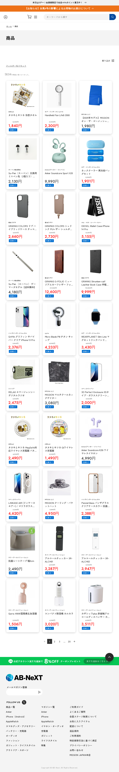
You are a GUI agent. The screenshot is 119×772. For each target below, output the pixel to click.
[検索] (112, 17)
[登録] (39, 692)
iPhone (44, 716)
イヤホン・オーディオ (52, 726)
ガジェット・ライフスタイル (20, 745)
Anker (9, 711)
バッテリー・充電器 (16, 730)
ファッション (13, 740)
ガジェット (47, 735)
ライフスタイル (49, 740)
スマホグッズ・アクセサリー (20, 726)
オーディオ (11, 735)
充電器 (44, 730)
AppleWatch (12, 721)
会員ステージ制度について (83, 716)
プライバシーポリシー (81, 745)
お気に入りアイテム (80, 721)
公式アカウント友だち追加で (59, 661)
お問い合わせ (76, 750)
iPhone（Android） (16, 716)
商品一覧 (10, 706)
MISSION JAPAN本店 (80, 754)
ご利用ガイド (76, 706)
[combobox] (80, 17)
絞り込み (106, 60)
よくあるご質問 (77, 711)
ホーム (9, 26)
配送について (76, 726)
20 (69, 641)
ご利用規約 (75, 735)
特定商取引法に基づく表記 (83, 740)
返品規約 (74, 730)
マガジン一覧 (48, 706)
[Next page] (74, 641)
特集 (43, 745)
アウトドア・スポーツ (17, 750)
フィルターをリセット (16, 65)
